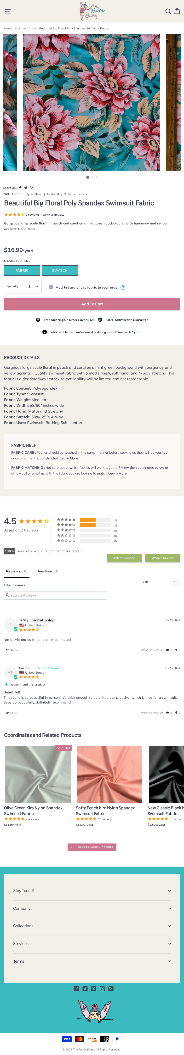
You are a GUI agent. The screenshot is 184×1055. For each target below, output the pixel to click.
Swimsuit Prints (26, 28)
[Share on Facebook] (20, 187)
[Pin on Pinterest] (31, 187)
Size (27, 260)
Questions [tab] (44, 571)
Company (21, 908)
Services (21, 943)
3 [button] (97, 177)
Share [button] (14, 650)
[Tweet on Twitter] (25, 187)
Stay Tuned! (23, 890)
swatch (60, 270)
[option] (92, 102)
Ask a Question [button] (124, 558)
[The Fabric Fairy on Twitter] (85, 989)
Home (8, 28)
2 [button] (93, 177)
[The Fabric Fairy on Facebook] (76, 989)
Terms (18, 961)
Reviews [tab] (13, 571)
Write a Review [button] (163, 558)
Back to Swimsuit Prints (95, 847)
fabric (22, 270)
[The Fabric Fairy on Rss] (111, 989)
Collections (23, 926)
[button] (169, 650)
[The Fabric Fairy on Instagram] (102, 989)
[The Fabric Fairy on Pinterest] (94, 989)
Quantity (12, 286)
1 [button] (87, 177)
